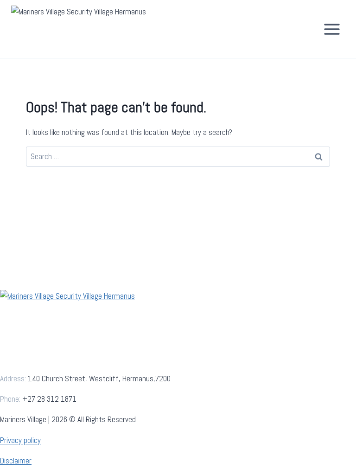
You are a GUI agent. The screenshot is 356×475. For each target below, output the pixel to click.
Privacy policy (20, 440)
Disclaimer (16, 461)
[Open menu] (331, 29)
